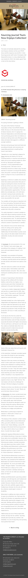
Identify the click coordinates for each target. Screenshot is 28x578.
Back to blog (15, 527)
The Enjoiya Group (11, 575)
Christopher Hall (7, 95)
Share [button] (4, 45)
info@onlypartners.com (9, 564)
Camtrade (5, 244)
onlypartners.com (8, 566)
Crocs (2, 156)
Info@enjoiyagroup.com (9, 550)
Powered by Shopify (20, 575)
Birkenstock (6, 394)
